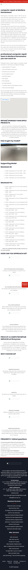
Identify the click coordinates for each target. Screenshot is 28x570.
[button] (26, 5)
